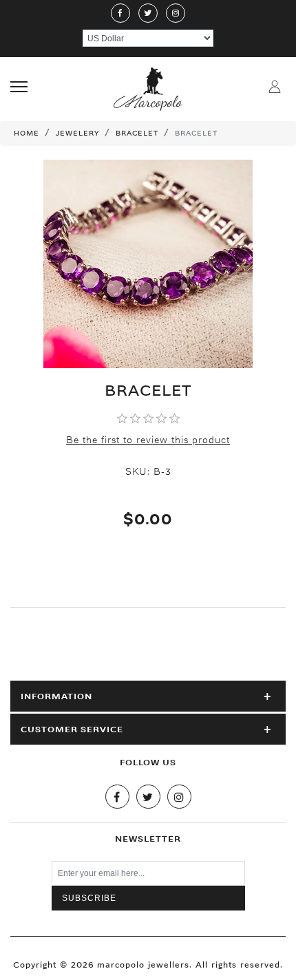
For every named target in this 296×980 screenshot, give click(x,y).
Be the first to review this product (148, 440)
